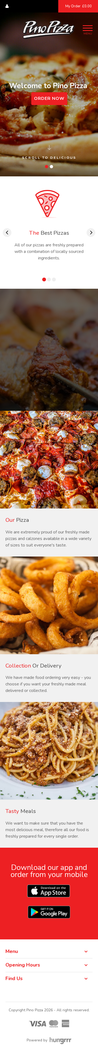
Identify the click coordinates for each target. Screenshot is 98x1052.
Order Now (49, 98)
